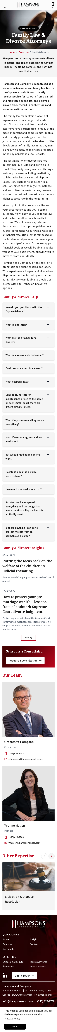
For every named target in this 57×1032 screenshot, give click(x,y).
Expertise (24, 52)
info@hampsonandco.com (18, 1001)
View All (28, 637)
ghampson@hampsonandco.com (26, 759)
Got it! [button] (15, 1026)
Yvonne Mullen (14, 825)
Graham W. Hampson (19, 742)
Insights (34, 939)
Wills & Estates (38, 966)
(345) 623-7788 (16, 753)
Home (12, 52)
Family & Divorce (38, 961)
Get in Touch (22, 975)
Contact (34, 944)
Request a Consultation (23, 660)
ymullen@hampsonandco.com (24, 842)
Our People (8, 948)
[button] (4, 5)
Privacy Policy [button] (12, 1018)
